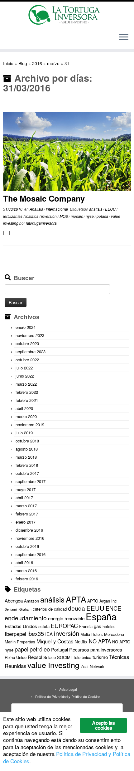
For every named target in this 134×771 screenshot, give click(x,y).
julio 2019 (24, 433)
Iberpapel (15, 633)
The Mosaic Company (44, 198)
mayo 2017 (26, 489)
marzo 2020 (26, 416)
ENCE (113, 608)
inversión (49, 216)
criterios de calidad (50, 609)
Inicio (8, 63)
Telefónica (82, 657)
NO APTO (121, 642)
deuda (76, 608)
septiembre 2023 (30, 351)
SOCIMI (64, 657)
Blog (22, 63)
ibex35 (35, 633)
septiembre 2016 (30, 554)
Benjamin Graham (18, 609)
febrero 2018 (27, 465)
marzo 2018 (26, 457)
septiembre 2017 (30, 481)
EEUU (111, 209)
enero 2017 (26, 522)
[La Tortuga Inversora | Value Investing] (67, 15)
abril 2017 (24, 497)
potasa (103, 216)
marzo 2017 (26, 506)
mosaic (77, 216)
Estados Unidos (21, 626)
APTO (92, 601)
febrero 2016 (27, 579)
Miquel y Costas (54, 641)
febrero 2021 (27, 400)
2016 (37, 63)
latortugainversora (41, 223)
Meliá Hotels (91, 634)
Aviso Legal (68, 689)
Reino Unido (15, 657)
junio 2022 (25, 376)
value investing (53, 664)
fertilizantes (13, 216)
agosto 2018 (27, 449)
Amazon (31, 601)
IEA (49, 634)
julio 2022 (24, 368)
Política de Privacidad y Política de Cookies (67, 696)
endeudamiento (26, 617)
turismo (100, 657)
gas (97, 626)
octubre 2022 (27, 360)
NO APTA (100, 641)
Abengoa (14, 600)
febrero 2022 (27, 392)
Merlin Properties (20, 642)
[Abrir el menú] (123, 37)
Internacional (57, 209)
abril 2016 (24, 562)
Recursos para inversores (95, 649)
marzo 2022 (26, 384)
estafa (44, 626)
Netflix (81, 641)
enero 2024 (26, 327)
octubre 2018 (27, 441)
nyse (90, 216)
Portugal (59, 649)
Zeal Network (92, 666)
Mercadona (114, 634)
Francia (86, 626)
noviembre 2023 (30, 335)
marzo (53, 63)
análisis (96, 209)
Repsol (35, 657)
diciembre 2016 (29, 530)
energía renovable (66, 618)
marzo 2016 (26, 570)
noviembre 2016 (30, 538)
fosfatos (32, 216)
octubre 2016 (27, 546)
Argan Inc (108, 601)
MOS (64, 216)
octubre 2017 (27, 473)
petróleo (40, 649)
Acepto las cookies (103, 725)
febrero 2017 (27, 514)
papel (21, 649)
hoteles (109, 626)
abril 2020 (24, 408)
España (101, 616)
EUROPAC (64, 626)
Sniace (49, 657)
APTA (76, 599)
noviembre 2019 (30, 424)
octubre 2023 (27, 343)
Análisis (37, 209)
